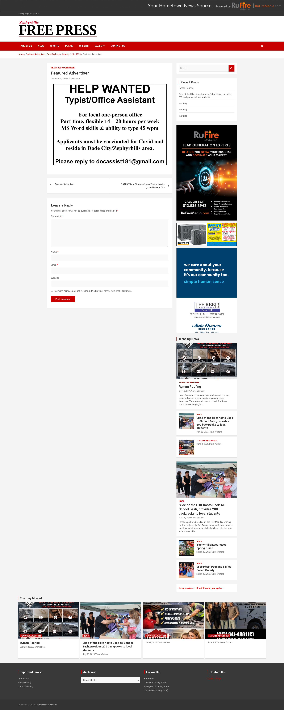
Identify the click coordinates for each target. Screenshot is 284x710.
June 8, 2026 (202, 444)
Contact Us (118, 46)
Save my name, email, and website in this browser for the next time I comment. (93, 291)
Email (54, 265)
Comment (56, 216)
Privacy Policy (24, 682)
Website (55, 278)
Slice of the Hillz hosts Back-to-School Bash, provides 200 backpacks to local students (215, 423)
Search (231, 68)
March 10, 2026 (203, 552)
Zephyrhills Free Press (46, 704)
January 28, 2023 (59, 78)
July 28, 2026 (185, 391)
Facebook (149, 678)
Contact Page (214, 678)
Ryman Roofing (186, 88)
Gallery (100, 46)
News (41, 46)
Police (69, 46)
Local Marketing (25, 686)
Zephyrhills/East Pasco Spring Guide (211, 546)
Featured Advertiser (63, 68)
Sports (54, 46)
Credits (84, 46)
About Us (26, 46)
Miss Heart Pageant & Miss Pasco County (213, 568)
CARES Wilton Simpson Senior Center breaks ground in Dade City (143, 186)
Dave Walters (74, 78)
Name (54, 252)
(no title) (183, 103)
